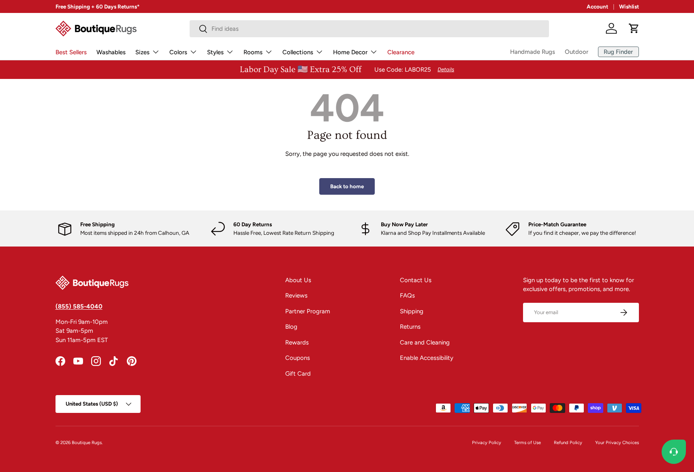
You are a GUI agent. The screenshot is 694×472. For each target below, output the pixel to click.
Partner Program (307, 311)
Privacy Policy (486, 442)
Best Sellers (71, 52)
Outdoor (576, 51)
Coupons (297, 357)
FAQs (407, 295)
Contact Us (415, 280)
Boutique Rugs (87, 442)
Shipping (411, 311)
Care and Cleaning (425, 342)
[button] (634, 28)
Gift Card (298, 373)
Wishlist (629, 6)
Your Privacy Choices (617, 442)
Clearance (400, 52)
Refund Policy (568, 442)
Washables (111, 52)
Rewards (297, 342)
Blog (291, 326)
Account (597, 6)
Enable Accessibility (426, 357)
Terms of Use (527, 442)
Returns (410, 326)
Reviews (296, 295)
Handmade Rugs (532, 51)
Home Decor (350, 52)
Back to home (347, 186)
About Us (298, 280)
